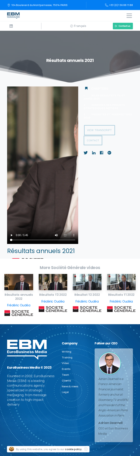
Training (67, 357)
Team (65, 374)
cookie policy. (73, 449)
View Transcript (99, 130)
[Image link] (18, 282)
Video (65, 363)
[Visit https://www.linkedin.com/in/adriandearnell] (11, 26)
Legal (65, 392)
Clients (66, 380)
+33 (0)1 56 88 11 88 (121, 5)
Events (66, 369)
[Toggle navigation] (129, 16)
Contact (93, 140)
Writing (66, 351)
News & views (70, 386)
